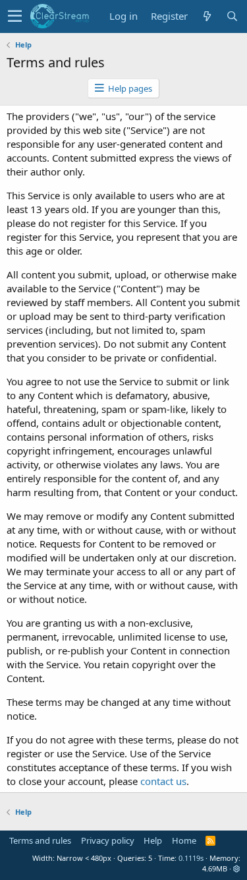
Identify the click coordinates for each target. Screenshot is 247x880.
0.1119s (191, 858)
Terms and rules (40, 840)
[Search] (231, 16)
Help (153, 840)
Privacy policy (107, 840)
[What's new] (206, 16)
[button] (15, 16)
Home (184, 840)
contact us (163, 781)
